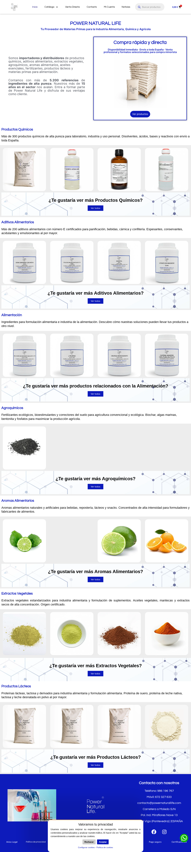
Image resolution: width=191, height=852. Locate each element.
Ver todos (95, 208)
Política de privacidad (36, 842)
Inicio (35, 7)
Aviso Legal (11, 842)
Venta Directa (72, 7)
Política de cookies (104, 847)
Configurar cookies (86, 847)
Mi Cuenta (109, 7)
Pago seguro (155, 842)
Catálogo (49, 7)
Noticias (126, 7)
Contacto (92, 7)
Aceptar (103, 842)
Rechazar (89, 842)
